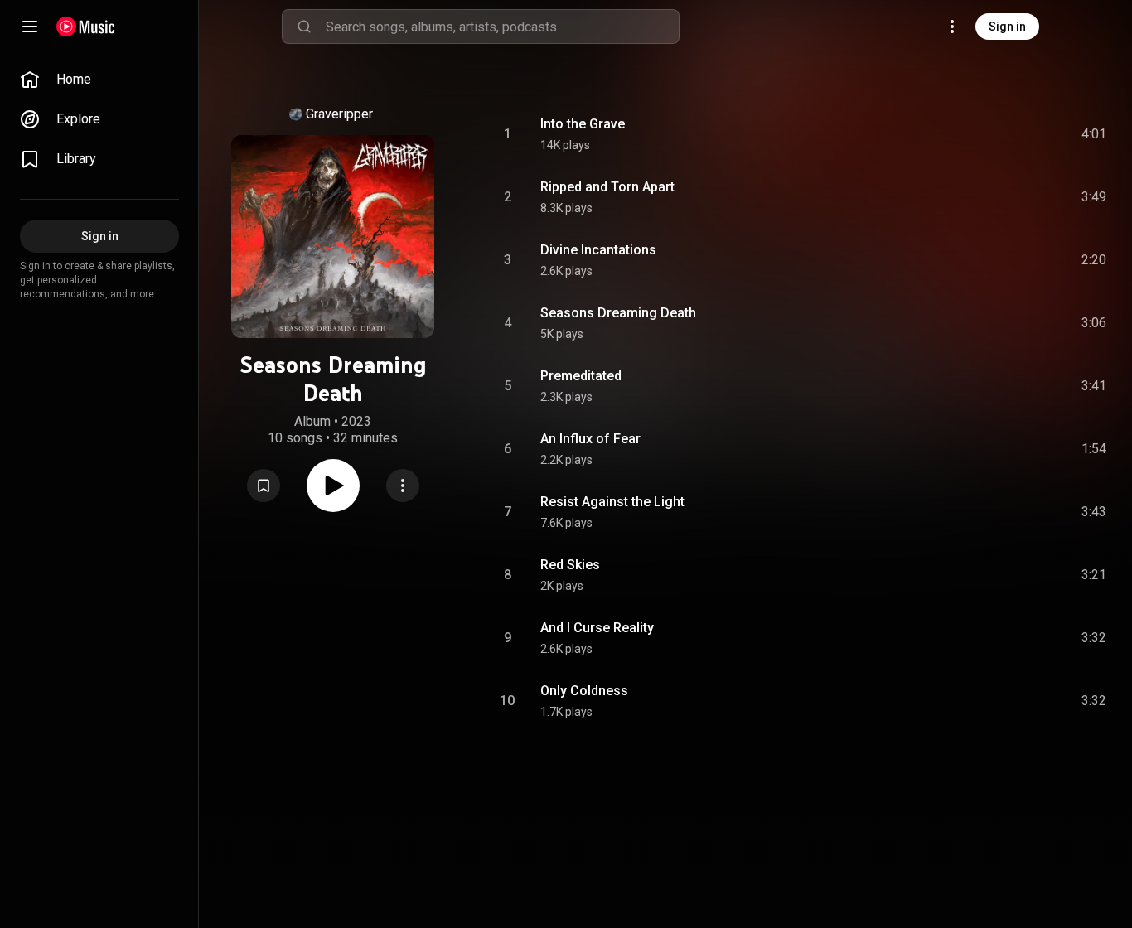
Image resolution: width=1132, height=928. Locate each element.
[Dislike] (995, 134)
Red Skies (570, 565)
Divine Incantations (598, 250)
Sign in (1007, 26)
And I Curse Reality (597, 628)
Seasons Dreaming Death (618, 313)
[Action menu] (402, 485)
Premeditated (581, 376)
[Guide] (30, 26)
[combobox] (502, 26)
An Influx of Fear (590, 439)
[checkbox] (1095, 134)
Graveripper (339, 114)
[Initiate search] (304, 26)
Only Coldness (584, 690)
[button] (263, 485)
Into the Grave (582, 124)
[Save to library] (263, 485)
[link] (99, 79)
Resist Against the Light (612, 502)
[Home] (85, 26)
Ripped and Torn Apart (607, 187)
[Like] (960, 134)
